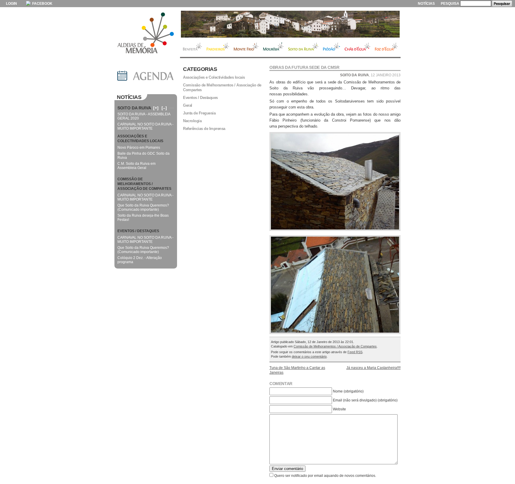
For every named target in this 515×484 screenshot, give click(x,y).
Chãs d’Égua (357, 47)
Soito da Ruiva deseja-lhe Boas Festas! (143, 217)
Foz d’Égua (387, 47)
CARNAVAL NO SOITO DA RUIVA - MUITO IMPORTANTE (145, 126)
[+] (156, 108)
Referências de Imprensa (204, 128)
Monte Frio (246, 47)
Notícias (426, 3)
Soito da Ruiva (303, 47)
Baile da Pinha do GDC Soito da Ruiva (143, 155)
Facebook (41, 3)
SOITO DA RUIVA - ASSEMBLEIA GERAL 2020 (143, 116)
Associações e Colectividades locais (214, 77)
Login (11, 3)
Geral (187, 105)
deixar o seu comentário (309, 356)
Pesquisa (450, 3)
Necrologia (192, 121)
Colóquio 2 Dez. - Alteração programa (139, 260)
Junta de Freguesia (199, 113)
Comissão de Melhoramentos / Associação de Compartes (335, 346)
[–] (164, 108)
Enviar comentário (287, 468)
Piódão (331, 47)
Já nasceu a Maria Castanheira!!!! (373, 368)
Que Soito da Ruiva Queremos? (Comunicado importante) (143, 207)
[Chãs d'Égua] (290, 24)
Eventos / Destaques (200, 97)
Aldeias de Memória (145, 33)
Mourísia (273, 47)
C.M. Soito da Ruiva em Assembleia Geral (136, 166)
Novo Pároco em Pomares (138, 147)
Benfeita (192, 47)
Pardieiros (217, 47)
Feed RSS (355, 352)
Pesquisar (502, 4)
